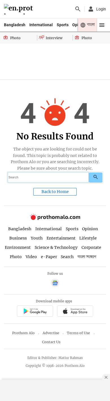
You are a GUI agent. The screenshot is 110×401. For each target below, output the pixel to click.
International (41, 25)
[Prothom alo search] (77, 9)
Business (18, 238)
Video (31, 256)
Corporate (91, 247)
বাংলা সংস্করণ (87, 257)
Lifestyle (88, 238)
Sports (63, 25)
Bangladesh (14, 25)
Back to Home (55, 191)
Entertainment (61, 238)
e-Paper (49, 256)
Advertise (51, 333)
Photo (16, 256)
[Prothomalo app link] (34, 312)
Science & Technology (56, 247)
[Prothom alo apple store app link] (74, 312)
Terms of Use (78, 333)
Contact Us (51, 342)
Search (67, 256)
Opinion (90, 228)
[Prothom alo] (19, 9)
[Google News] (55, 283)
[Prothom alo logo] (55, 218)
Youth (37, 238)
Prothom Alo (23, 333)
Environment (18, 247)
